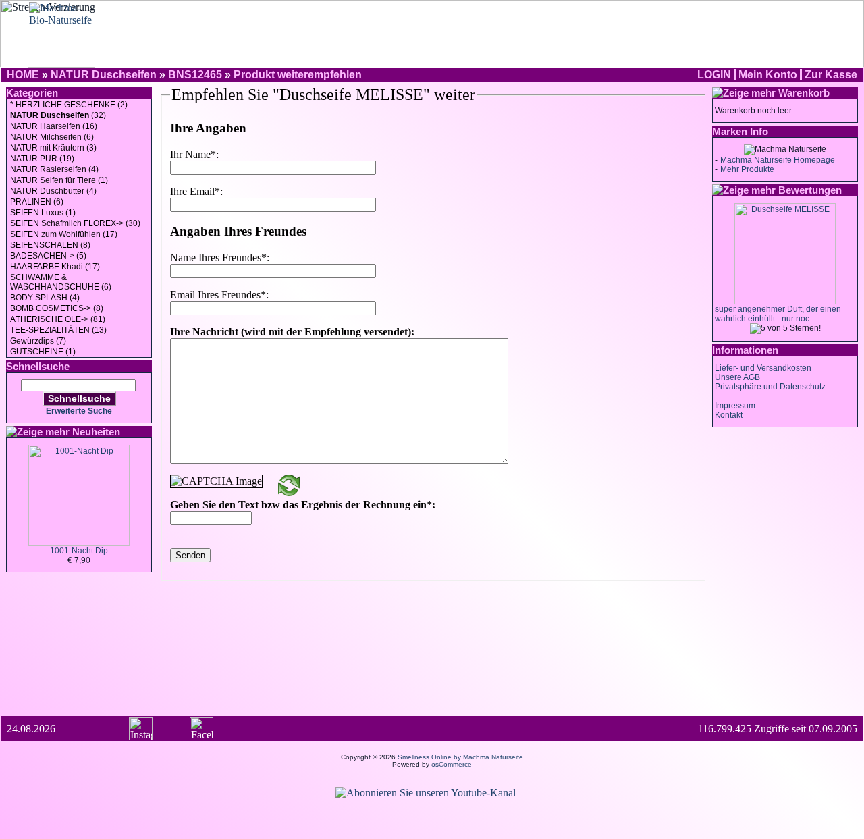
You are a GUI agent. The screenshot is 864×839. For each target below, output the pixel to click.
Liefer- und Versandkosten (763, 368)
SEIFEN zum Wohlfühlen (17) (63, 234)
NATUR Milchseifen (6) (52, 137)
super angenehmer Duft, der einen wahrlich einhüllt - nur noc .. (778, 313)
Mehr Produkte (747, 169)
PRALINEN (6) (36, 202)
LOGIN (714, 74)
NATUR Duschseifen (104, 74)
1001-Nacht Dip (79, 551)
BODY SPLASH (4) (45, 297)
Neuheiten (96, 431)
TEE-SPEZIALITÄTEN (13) (58, 330)
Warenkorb (804, 93)
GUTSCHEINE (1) (43, 351)
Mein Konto (768, 74)
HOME (23, 74)
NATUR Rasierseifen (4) (54, 169)
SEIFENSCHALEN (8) (50, 245)
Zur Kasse (831, 74)
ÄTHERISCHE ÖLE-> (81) (57, 319)
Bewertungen (810, 190)
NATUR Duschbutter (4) (53, 191)
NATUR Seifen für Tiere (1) (59, 180)
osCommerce (451, 764)
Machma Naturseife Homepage (777, 160)
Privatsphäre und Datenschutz (770, 386)
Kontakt (728, 415)
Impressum (735, 405)
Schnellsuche (79, 398)
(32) (58, 115)
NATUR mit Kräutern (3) (53, 148)
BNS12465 (195, 74)
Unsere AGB (737, 377)
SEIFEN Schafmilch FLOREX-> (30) (75, 223)
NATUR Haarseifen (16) (53, 126)
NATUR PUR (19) (42, 158)
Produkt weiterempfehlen (298, 74)
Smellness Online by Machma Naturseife (460, 757)
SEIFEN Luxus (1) (43, 212)
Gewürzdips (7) (38, 341)
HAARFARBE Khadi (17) (55, 266)
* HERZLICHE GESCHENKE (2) (69, 104)
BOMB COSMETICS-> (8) (56, 308)
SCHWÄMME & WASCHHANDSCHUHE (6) (60, 282)
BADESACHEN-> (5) (48, 256)
